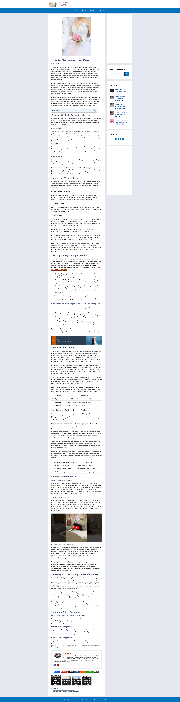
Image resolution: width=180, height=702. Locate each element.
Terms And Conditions (99, 699)
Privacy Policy (89, 699)
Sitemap (114, 699)
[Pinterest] (58, 665)
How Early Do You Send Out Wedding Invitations (66, 691)
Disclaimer (108, 699)
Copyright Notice (81, 699)
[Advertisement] (106, 4)
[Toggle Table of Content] (93, 110)
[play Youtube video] (76, 528)
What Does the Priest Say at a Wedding (63, 690)
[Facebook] (54, 665)
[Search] (127, 74)
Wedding (55, 688)
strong (70, 562)
